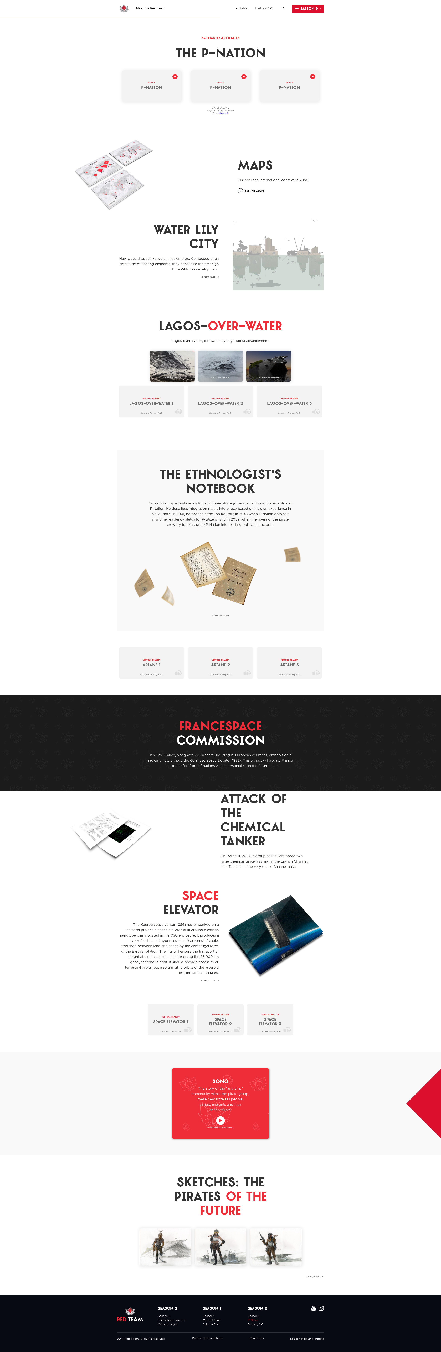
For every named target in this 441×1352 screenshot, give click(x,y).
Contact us (257, 1338)
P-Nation (241, 8)
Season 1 (208, 1316)
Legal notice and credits (307, 1338)
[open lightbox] (110, 174)
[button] (285, 8)
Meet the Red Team (150, 8)
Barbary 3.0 (263, 8)
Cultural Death (212, 1320)
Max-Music (223, 113)
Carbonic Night (167, 1324)
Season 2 (164, 1316)
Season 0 (254, 1316)
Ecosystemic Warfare (172, 1320)
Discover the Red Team (207, 1338)
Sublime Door (211, 1324)
